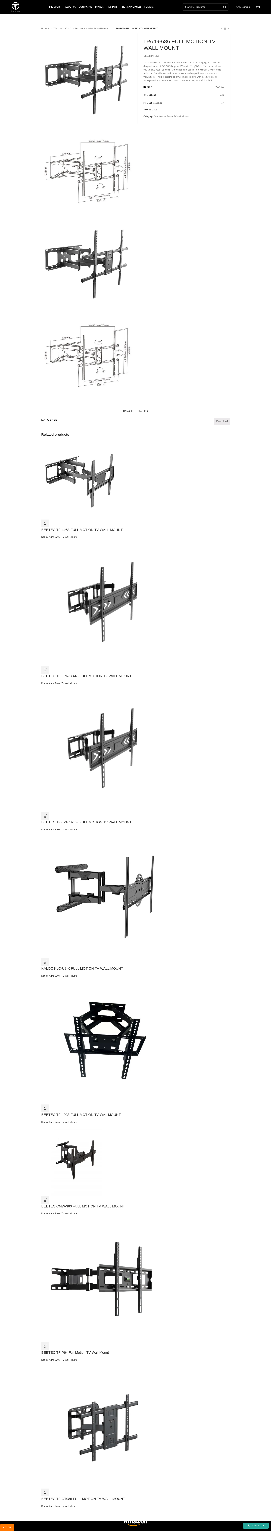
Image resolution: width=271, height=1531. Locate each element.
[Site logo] (15, 7)
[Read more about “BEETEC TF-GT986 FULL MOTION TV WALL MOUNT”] (45, 1492)
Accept (7, 1528)
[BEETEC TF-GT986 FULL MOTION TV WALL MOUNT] (104, 1425)
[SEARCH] (224, 7)
